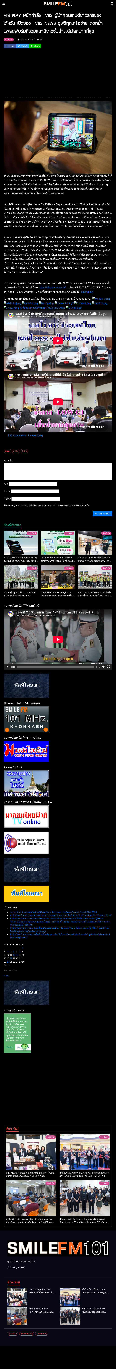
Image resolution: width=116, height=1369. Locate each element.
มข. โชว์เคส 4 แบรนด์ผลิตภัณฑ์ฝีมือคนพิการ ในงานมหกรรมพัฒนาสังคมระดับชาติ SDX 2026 (53, 912)
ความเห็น (8, 460)
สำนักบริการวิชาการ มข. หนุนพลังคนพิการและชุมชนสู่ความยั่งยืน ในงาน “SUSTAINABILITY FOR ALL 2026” (61, 915)
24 (8, 961)
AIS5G (16, 451)
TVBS (24, 451)
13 (17, 955)
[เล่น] (7, 666)
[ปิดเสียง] (103, 666)
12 (14, 955)
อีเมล (7, 491)
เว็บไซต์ (7, 498)
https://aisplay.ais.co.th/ (52, 287)
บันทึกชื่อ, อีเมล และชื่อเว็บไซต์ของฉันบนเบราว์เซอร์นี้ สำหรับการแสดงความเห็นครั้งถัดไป (48, 505)
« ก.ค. (6, 975)
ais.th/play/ (87, 291)
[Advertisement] (58, 71)
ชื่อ (6, 484)
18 (11, 958)
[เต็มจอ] (108, 666)
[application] (58, 639)
